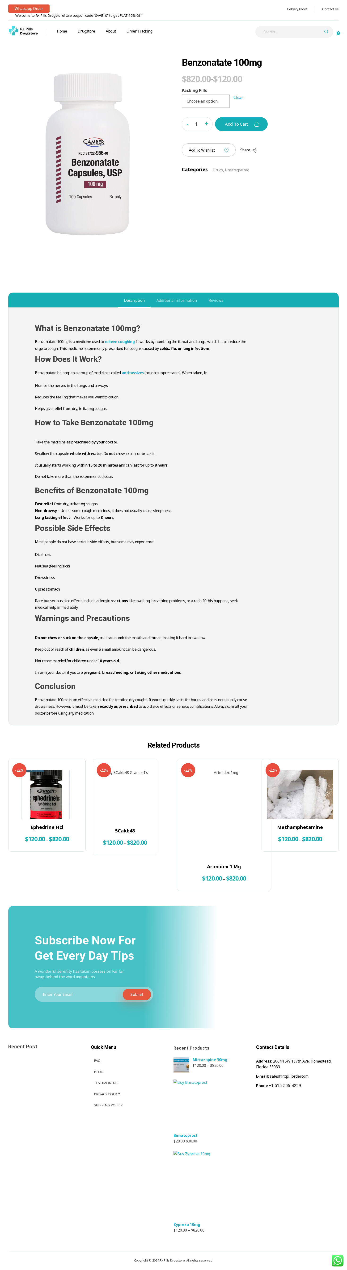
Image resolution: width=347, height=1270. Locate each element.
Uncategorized (237, 170)
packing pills (194, 90)
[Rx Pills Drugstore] (23, 30)
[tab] (134, 300)
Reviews (216, 300)
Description (134, 300)
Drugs (218, 170)
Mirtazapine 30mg (210, 1059)
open (338, 62)
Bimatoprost (186, 1135)
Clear (238, 97)
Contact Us (330, 9)
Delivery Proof (297, 9)
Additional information (177, 300)
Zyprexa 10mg (187, 1224)
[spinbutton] (197, 124)
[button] (206, 123)
